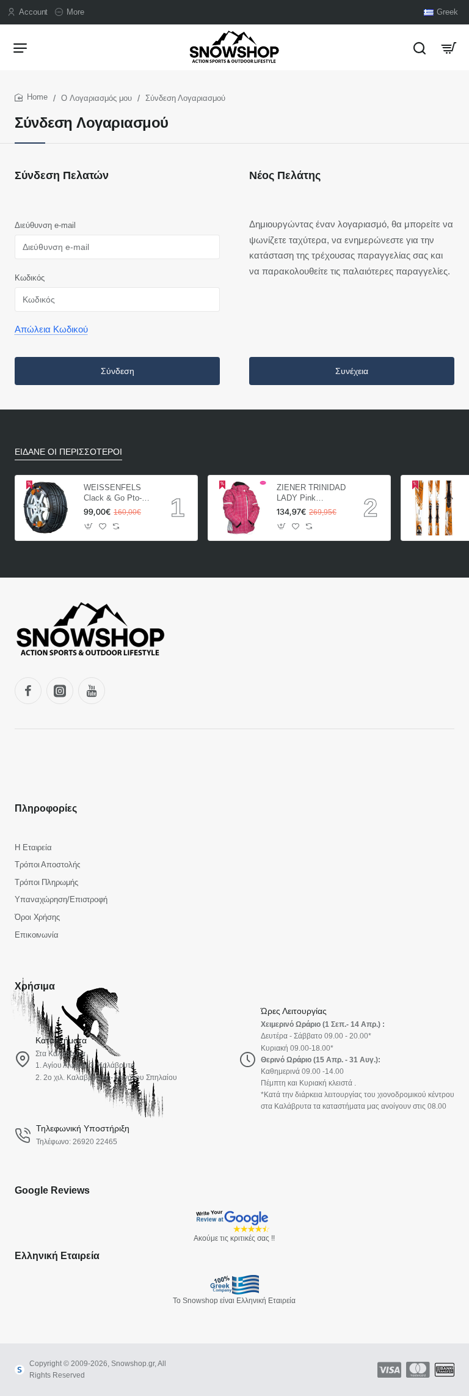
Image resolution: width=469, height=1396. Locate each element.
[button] (89, 526)
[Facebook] (28, 690)
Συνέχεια (351, 371)
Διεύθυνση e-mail (45, 225)
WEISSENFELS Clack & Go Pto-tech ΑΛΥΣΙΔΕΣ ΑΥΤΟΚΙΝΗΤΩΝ (113, 493)
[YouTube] (91, 690)
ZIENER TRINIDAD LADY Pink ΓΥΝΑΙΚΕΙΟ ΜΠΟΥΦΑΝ (311, 493)
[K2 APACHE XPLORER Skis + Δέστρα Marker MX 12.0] (433, 507)
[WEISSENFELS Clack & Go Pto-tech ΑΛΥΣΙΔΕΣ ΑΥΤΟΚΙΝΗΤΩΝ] (47, 507)
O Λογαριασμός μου (96, 98)
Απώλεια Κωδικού (51, 329)
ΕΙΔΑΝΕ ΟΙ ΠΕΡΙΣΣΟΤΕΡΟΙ (68, 452)
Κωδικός (30, 277)
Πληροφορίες (46, 808)
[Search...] (419, 47)
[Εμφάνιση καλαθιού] (449, 47)
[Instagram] (59, 690)
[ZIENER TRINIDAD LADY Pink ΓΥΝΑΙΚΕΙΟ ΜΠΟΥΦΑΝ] (240, 507)
